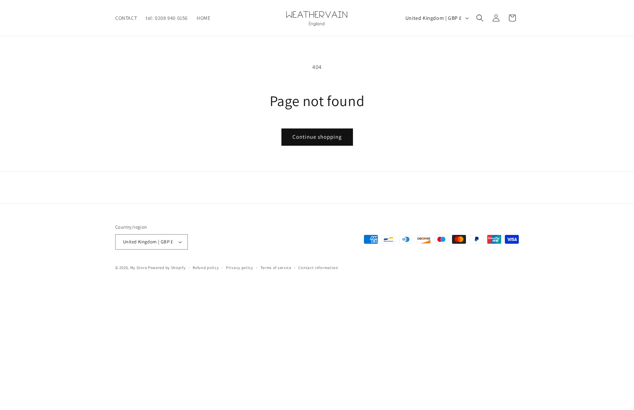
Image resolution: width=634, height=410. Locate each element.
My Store (138, 267)
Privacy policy (239, 267)
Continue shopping (317, 136)
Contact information (318, 267)
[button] (480, 18)
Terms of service (275, 267)
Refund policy (206, 267)
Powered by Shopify (167, 267)
